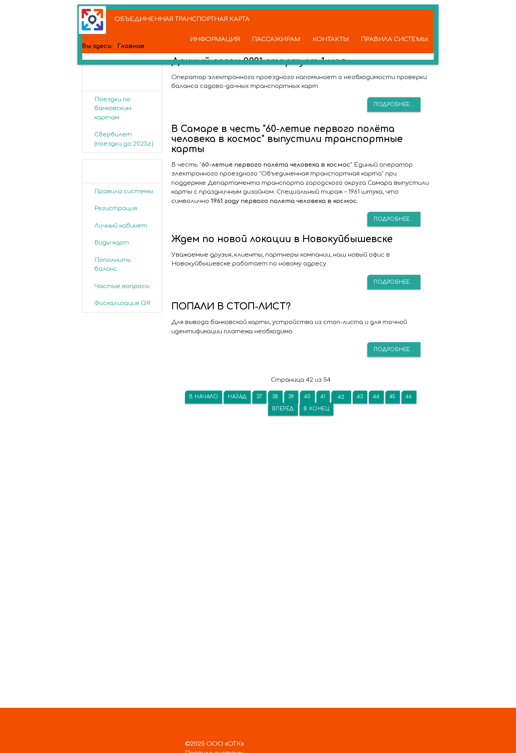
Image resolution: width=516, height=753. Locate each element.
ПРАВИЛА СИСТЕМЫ (394, 39)
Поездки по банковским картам (112, 108)
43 (360, 397)
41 (323, 397)
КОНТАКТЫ (330, 39)
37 (259, 397)
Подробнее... (394, 104)
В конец (317, 409)
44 (376, 397)
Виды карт (111, 242)
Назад (237, 397)
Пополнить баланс (112, 265)
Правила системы (123, 191)
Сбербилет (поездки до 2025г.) (124, 139)
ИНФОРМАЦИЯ (215, 39)
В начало (203, 397)
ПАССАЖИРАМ (276, 39)
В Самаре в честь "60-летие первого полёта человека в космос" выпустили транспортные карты (287, 139)
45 (392, 397)
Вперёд (283, 409)
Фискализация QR (122, 303)
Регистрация (115, 208)
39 (291, 397)
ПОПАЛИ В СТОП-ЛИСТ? (231, 306)
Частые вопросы (122, 286)
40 (307, 397)
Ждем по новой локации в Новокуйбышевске (282, 239)
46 (409, 397)
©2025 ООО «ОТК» (214, 743)
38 (275, 397)
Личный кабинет (120, 225)
